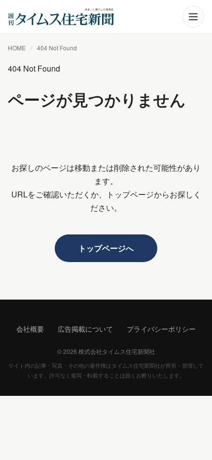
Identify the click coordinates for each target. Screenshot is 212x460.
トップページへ (106, 248)
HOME (17, 47)
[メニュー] (193, 17)
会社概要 (30, 329)
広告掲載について (85, 329)
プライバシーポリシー (161, 329)
